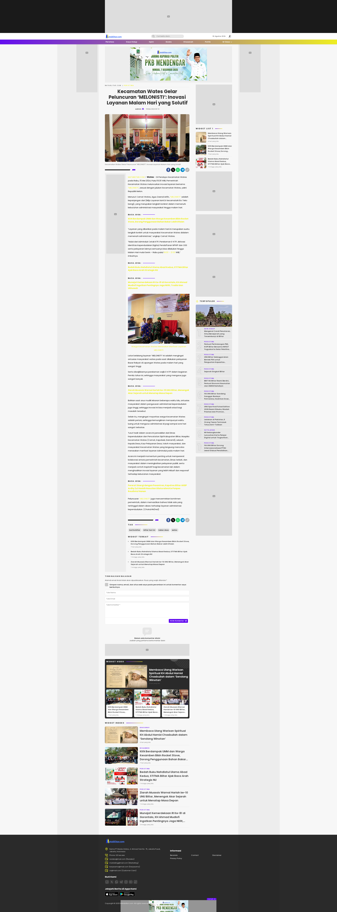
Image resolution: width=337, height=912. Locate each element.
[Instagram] (126, 882)
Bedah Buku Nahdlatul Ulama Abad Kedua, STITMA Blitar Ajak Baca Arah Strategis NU (158, 269)
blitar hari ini (149, 530)
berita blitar (134, 530)
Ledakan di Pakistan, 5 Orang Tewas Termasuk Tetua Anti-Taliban (215, 422)
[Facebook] (168, 170)
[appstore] (112, 896)
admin (138, 109)
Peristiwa (129, 85)
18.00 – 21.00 (169, 252)
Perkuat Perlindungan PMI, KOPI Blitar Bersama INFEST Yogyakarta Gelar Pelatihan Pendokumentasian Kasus (217, 348)
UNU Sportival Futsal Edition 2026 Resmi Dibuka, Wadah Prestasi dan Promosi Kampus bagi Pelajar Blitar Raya (217, 411)
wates (174, 530)
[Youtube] (131, 882)
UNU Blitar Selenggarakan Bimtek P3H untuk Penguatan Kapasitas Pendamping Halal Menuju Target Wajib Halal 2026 (216, 362)
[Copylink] (187, 170)
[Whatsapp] (116, 882)
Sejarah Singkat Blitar (214, 371)
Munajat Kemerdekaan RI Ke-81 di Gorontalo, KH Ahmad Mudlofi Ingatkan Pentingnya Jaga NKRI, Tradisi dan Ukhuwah (157, 285)
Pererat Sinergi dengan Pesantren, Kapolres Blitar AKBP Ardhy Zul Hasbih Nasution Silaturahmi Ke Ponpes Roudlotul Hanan (157, 488)
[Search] (153, 36)
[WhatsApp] (178, 170)
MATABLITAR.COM (113, 85)
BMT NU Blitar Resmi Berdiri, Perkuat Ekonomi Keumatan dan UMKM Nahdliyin (217, 383)
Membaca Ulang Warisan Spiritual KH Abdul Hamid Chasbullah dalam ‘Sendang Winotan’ (168, 675)
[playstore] (127, 896)
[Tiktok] (135, 882)
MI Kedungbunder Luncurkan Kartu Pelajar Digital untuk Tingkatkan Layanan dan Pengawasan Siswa (216, 437)
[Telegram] (182, 170)
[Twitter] (173, 170)
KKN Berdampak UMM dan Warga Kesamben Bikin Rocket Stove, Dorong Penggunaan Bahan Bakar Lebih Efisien (158, 220)
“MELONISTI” (133, 187)
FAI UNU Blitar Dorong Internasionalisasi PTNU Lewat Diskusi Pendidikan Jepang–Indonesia (215, 449)
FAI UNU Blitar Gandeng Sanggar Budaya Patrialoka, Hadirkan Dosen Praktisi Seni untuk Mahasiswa (217, 398)
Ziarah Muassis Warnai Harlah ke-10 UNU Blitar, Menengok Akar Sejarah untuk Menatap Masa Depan (158, 392)
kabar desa (163, 530)
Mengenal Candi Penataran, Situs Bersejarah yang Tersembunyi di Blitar (217, 334)
